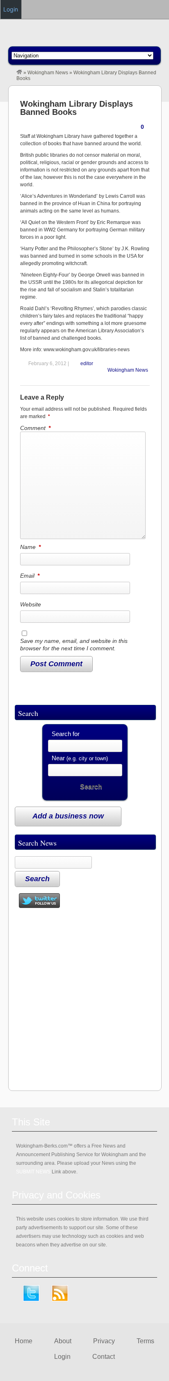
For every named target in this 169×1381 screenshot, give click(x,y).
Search (91, 786)
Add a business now (68, 816)
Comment (35, 428)
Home (23, 1341)
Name (30, 547)
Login (62, 1356)
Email (29, 575)
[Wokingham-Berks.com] (19, 72)
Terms (145, 1341)
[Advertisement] (84, 999)
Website (30, 604)
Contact (103, 1356)
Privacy (104, 1341)
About (62, 1341)
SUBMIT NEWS (33, 1172)
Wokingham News (47, 72)
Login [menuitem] (10, 9)
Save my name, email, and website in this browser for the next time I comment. (74, 645)
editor (86, 363)
